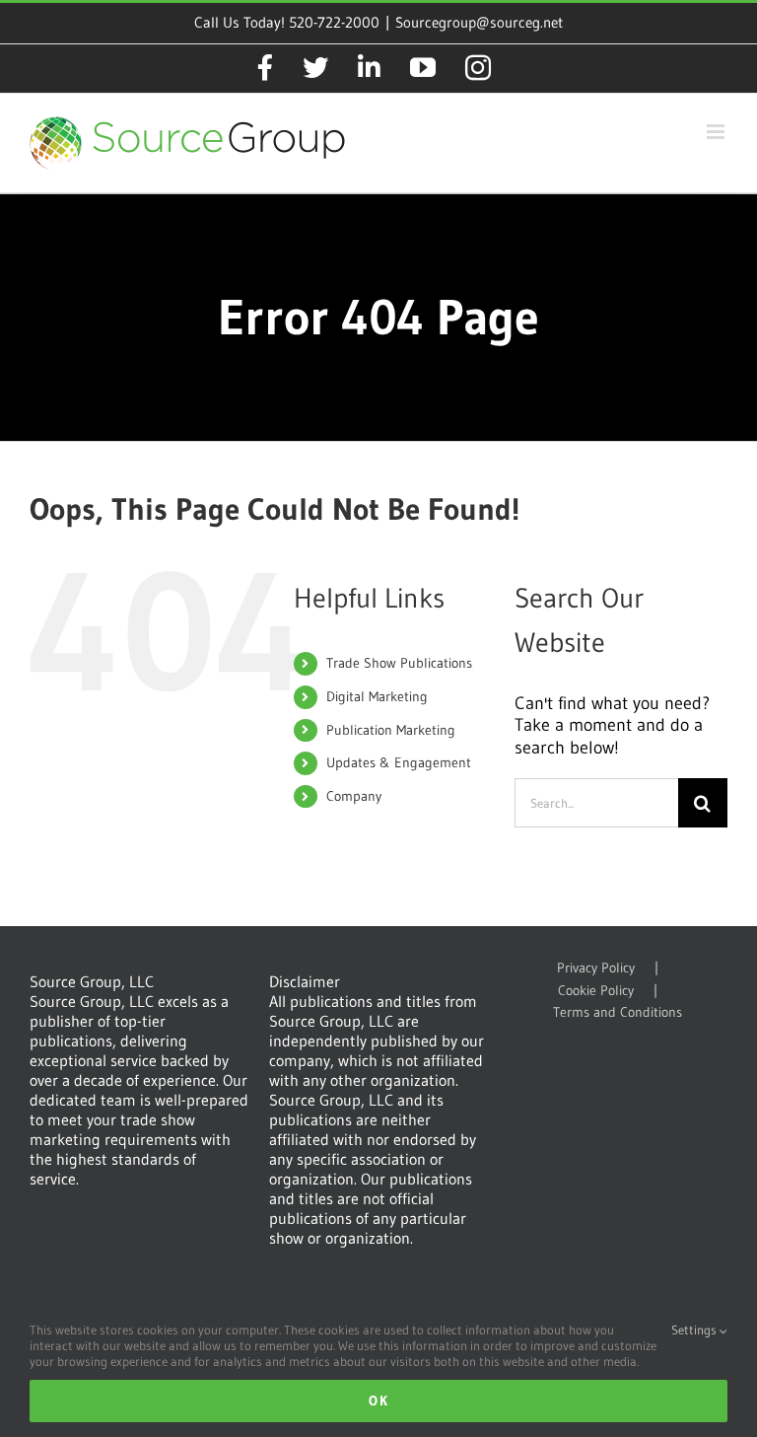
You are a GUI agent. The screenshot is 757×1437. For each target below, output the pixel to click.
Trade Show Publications (399, 663)
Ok (378, 1400)
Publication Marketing (390, 730)
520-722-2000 (334, 22)
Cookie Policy (596, 990)
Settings (695, 1329)
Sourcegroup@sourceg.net (479, 22)
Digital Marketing (377, 696)
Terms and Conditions (617, 1012)
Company (353, 796)
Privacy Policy (596, 968)
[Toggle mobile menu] (717, 131)
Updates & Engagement (398, 762)
